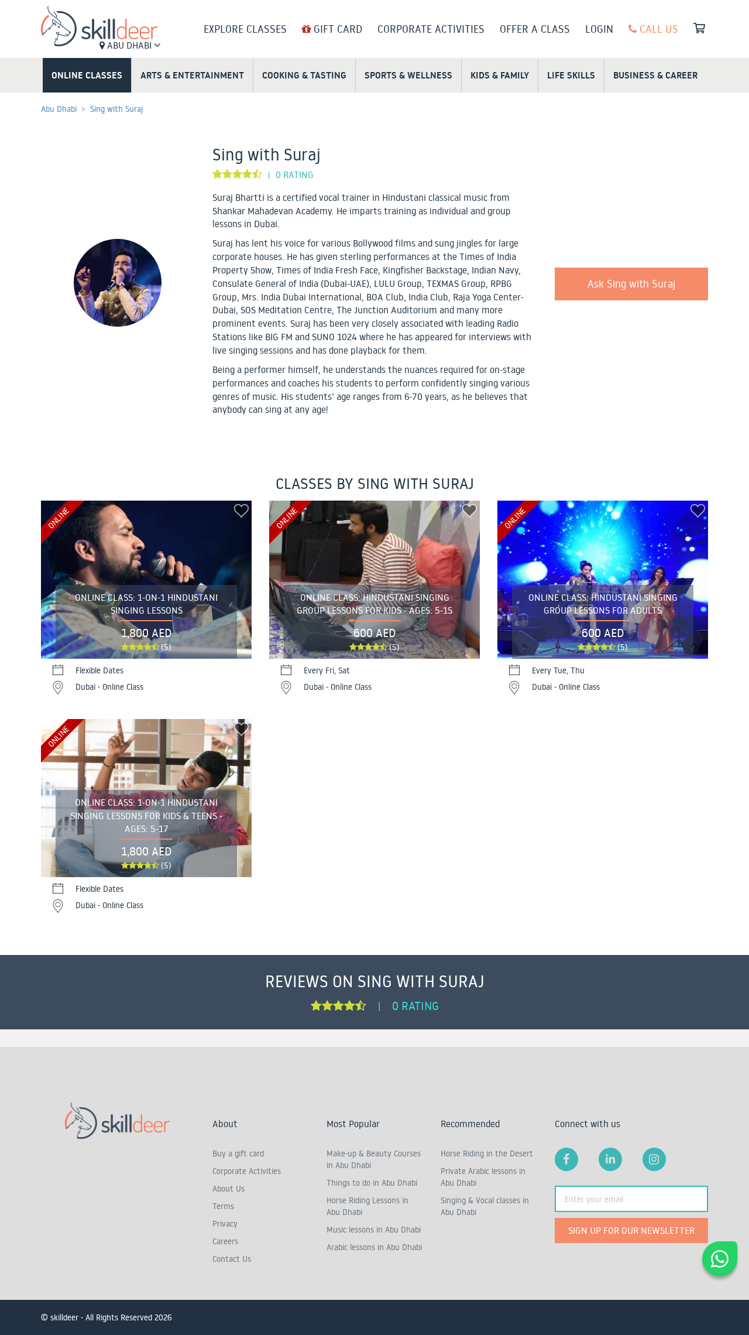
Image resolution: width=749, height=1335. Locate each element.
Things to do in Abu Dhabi (372, 1182)
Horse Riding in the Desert (487, 1153)
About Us (228, 1188)
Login (599, 29)
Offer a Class (535, 29)
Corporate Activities (431, 29)
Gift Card (336, 29)
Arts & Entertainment (192, 75)
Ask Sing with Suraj (631, 283)
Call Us (657, 29)
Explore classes (245, 29)
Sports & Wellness (408, 75)
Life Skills (571, 75)
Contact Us (231, 1259)
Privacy (225, 1223)
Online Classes (86, 75)
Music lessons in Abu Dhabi (374, 1229)
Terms (223, 1206)
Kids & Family (499, 75)
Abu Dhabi (129, 45)
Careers (225, 1241)
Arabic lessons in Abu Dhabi (374, 1247)
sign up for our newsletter (631, 1230)
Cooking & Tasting (304, 75)
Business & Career (655, 75)
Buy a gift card (238, 1153)
